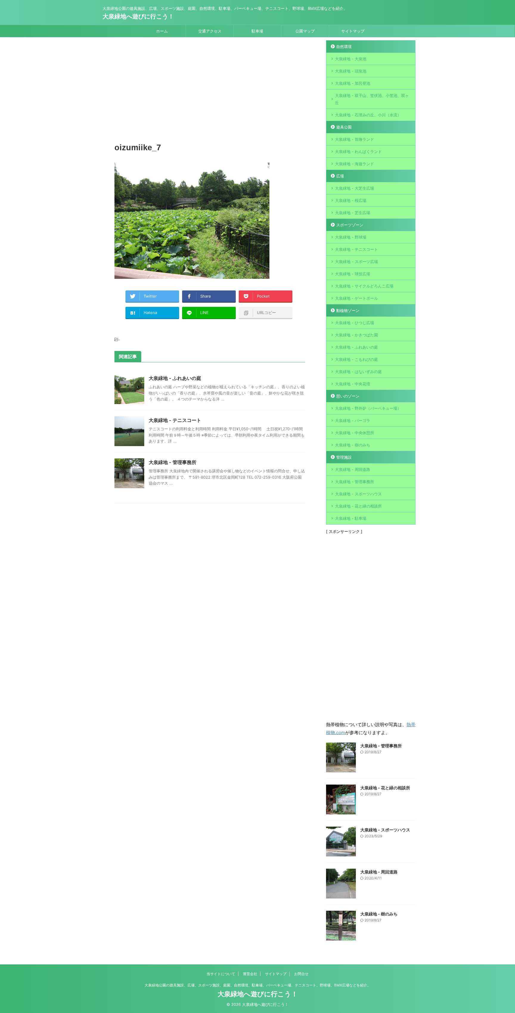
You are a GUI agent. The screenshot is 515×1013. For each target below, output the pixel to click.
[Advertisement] (209, 91)
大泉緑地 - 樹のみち (352, 445)
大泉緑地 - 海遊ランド (354, 163)
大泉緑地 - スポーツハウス (358, 493)
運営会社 (250, 974)
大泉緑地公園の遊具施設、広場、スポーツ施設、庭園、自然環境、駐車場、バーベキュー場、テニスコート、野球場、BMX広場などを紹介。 (258, 985)
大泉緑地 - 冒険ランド (354, 139)
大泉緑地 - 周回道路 (352, 469)
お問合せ (301, 974)
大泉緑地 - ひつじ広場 (354, 322)
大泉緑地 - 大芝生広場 (354, 188)
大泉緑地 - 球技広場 (352, 273)
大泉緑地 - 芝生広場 (352, 212)
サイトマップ (352, 31)
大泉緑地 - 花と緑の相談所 (358, 506)
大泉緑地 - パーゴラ (352, 420)
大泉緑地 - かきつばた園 (356, 334)
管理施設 (344, 457)
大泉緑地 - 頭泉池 (350, 71)
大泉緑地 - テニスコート (175, 420)
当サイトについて (221, 974)
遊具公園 (344, 127)
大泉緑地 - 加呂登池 (358, 83)
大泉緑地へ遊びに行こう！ (138, 16)
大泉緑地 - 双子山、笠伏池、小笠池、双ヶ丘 (372, 99)
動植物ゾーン (347, 310)
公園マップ (305, 31)
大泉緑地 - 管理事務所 (172, 462)
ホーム (162, 31)
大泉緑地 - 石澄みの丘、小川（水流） (368, 114)
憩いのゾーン (347, 396)
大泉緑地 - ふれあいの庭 (175, 378)
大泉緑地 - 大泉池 (350, 58)
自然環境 (344, 46)
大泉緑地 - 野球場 (350, 237)
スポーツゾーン (349, 224)
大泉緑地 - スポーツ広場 (356, 261)
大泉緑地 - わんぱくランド (358, 151)
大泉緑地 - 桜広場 (350, 200)
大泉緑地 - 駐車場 (350, 518)
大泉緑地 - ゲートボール (356, 298)
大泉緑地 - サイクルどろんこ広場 (364, 286)
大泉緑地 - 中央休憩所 (354, 432)
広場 (340, 176)
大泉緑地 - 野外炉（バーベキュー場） (368, 408)
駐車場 (257, 31)
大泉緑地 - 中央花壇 (352, 383)
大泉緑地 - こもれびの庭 (356, 359)
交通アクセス (209, 31)
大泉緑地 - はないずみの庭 (358, 371)
